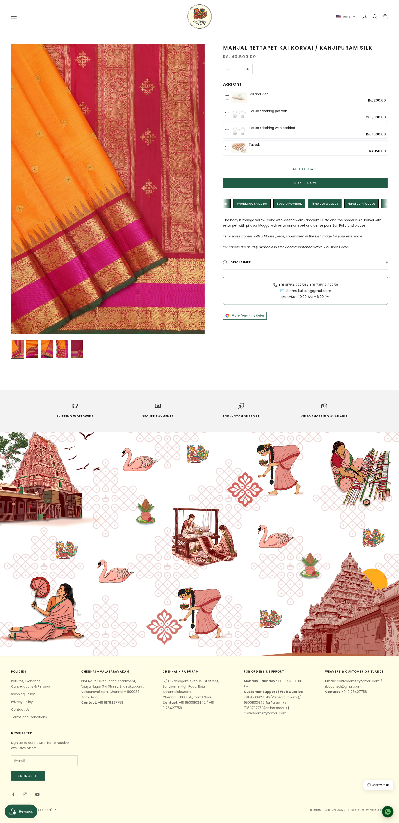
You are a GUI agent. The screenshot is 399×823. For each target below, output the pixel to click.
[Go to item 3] (47, 349)
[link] (239, 97)
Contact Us (20, 709)
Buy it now (305, 183)
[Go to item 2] (32, 349)
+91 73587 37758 (323, 284)
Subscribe (28, 776)
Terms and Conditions (29, 717)
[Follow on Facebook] (13, 794)
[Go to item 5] (76, 349)
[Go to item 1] (17, 349)
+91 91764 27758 (292, 284)
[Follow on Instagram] (25, 794)
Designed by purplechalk (369, 810)
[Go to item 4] (61, 349)
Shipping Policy (23, 694)
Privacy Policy (22, 702)
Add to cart (305, 169)
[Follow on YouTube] (37, 794)
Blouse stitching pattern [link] (268, 111)
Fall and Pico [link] (259, 94)
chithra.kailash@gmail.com (308, 290)
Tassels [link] (254, 145)
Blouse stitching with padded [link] (272, 128)
